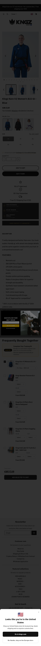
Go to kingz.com (20, 634)
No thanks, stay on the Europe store (20, 640)
